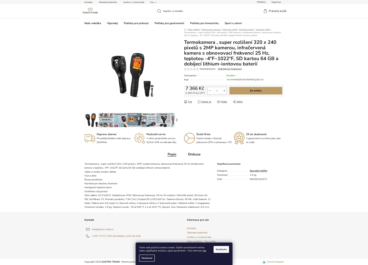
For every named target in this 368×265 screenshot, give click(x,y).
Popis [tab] (172, 154)
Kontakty (88, 2)
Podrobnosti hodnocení (230, 69)
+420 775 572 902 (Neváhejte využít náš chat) (116, 236)
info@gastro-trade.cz (103, 229)
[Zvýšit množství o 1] (224, 90)
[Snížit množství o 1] (210, 90)
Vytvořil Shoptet (275, 261)
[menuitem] (93, 23)
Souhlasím (221, 249)
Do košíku (256, 90)
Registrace (276, 2)
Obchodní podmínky (108, 2)
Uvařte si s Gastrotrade (133, 2)
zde (204, 250)
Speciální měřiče (258, 170)
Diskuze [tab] (194, 154)
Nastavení (147, 258)
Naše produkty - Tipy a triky (201, 241)
